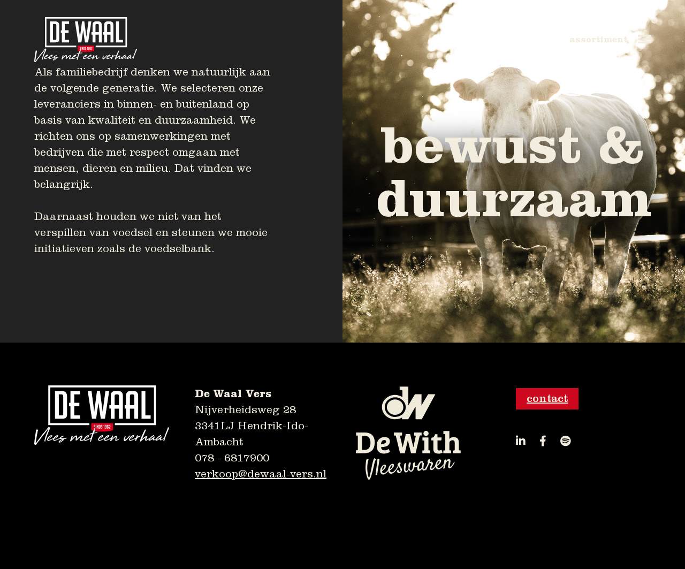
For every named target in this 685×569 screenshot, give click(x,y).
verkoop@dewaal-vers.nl (260, 474)
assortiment (598, 39)
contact (547, 398)
